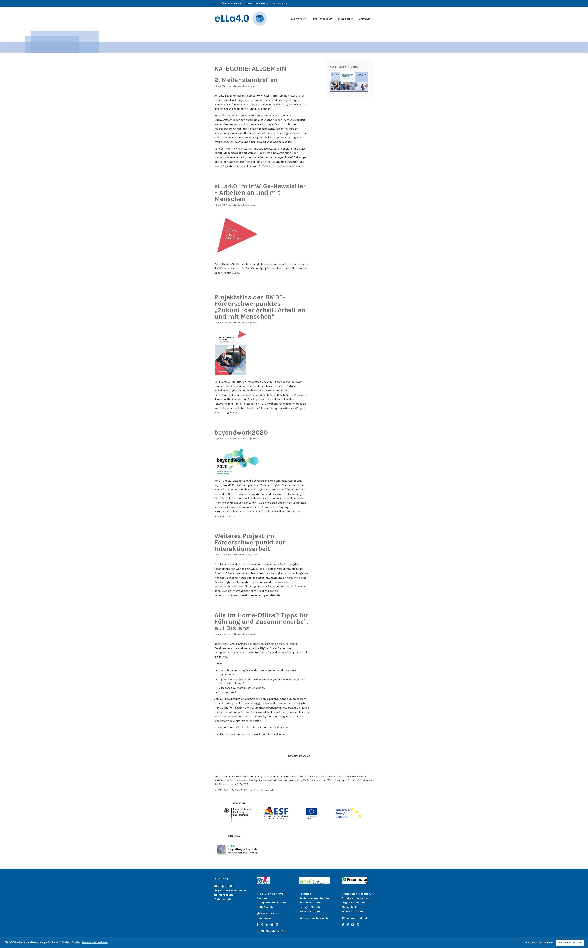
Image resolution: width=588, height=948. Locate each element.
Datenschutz (223, 899)
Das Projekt (298, 19)
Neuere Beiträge (299, 755)
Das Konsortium (322, 19)
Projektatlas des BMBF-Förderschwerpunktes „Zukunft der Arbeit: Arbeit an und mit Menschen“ (259, 306)
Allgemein (252, 86)
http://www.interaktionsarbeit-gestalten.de (251, 595)
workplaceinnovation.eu (270, 734)
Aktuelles (365, 19)
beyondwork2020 (241, 432)
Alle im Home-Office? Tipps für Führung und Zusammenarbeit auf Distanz (261, 621)
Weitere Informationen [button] (95, 942)
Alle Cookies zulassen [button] (570, 942)
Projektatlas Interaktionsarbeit (240, 381)
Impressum (225, 894)
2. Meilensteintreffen (246, 80)
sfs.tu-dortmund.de (316, 918)
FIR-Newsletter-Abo (273, 931)
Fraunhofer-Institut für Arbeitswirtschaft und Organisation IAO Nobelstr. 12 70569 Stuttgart (357, 902)
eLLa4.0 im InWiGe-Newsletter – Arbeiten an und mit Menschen (260, 192)
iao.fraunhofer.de (356, 918)
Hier (229, 511)
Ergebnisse (344, 19)
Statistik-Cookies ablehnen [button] (539, 942)
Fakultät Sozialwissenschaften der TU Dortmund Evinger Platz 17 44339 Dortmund (314, 902)
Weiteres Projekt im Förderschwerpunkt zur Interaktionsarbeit (249, 542)
